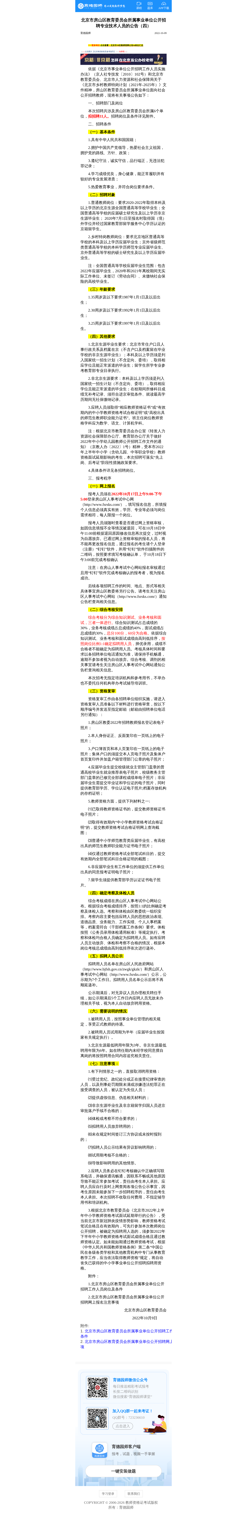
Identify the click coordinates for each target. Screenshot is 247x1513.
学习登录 (108, 1493)
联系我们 (134, 1493)
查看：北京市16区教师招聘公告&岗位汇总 (123, 45)
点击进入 (123, 1426)
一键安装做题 (123, 1471)
